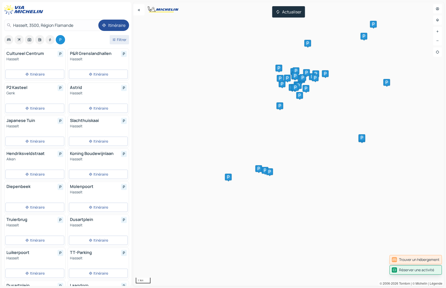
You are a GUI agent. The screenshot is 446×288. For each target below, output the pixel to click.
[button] (305, 88)
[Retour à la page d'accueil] (24, 9)
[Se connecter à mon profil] (437, 8)
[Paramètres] (437, 20)
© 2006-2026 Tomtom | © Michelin (403, 283)
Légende (436, 283)
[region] (288, 144)
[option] (8, 39)
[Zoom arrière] (437, 40)
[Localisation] (437, 52)
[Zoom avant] (437, 31)
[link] (415, 259)
